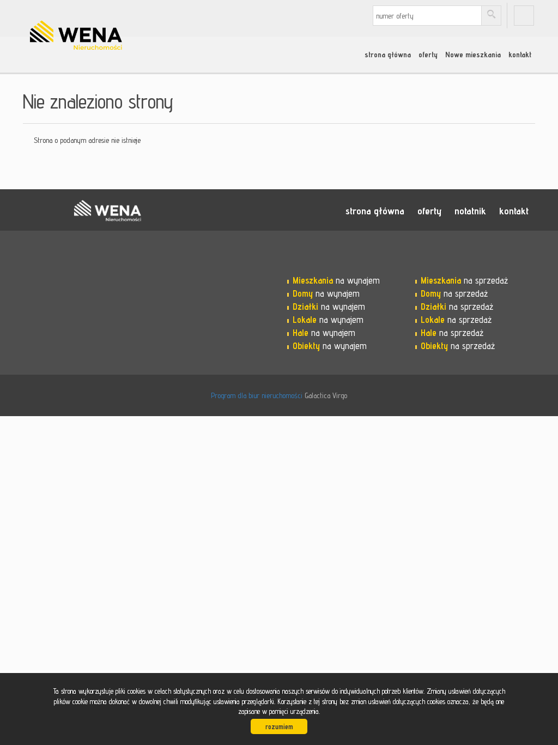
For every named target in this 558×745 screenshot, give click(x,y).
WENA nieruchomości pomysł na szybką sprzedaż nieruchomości (107, 210)
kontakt (519, 54)
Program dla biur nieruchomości (258, 395)
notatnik (470, 211)
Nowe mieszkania (473, 54)
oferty (428, 54)
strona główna (388, 54)
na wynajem (336, 280)
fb (524, 15)
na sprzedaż (464, 280)
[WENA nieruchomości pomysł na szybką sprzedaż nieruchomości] (107, 21)
